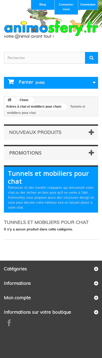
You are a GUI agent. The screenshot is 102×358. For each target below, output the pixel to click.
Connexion (87, 4)
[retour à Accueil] (9, 100)
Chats (24, 100)
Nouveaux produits (35, 132)
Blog (42, 4)
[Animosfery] (51, 29)
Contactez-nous (66, 7)
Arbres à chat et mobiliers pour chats (33, 106)
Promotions (25, 153)
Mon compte (17, 297)
